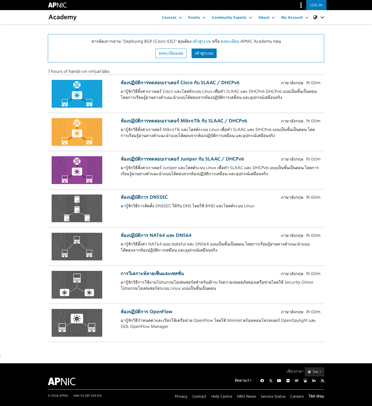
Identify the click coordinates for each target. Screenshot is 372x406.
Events (194, 17)
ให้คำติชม (316, 396)
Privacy (181, 396)
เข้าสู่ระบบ (202, 41)
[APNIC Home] (68, 381)
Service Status (273, 396)
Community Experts (229, 17)
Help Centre (221, 396)
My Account (292, 17)
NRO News (246, 396)
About (264, 17)
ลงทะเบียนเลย (171, 53)
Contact (199, 396)
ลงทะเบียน (230, 41)
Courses (169, 17)
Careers (297, 396)
